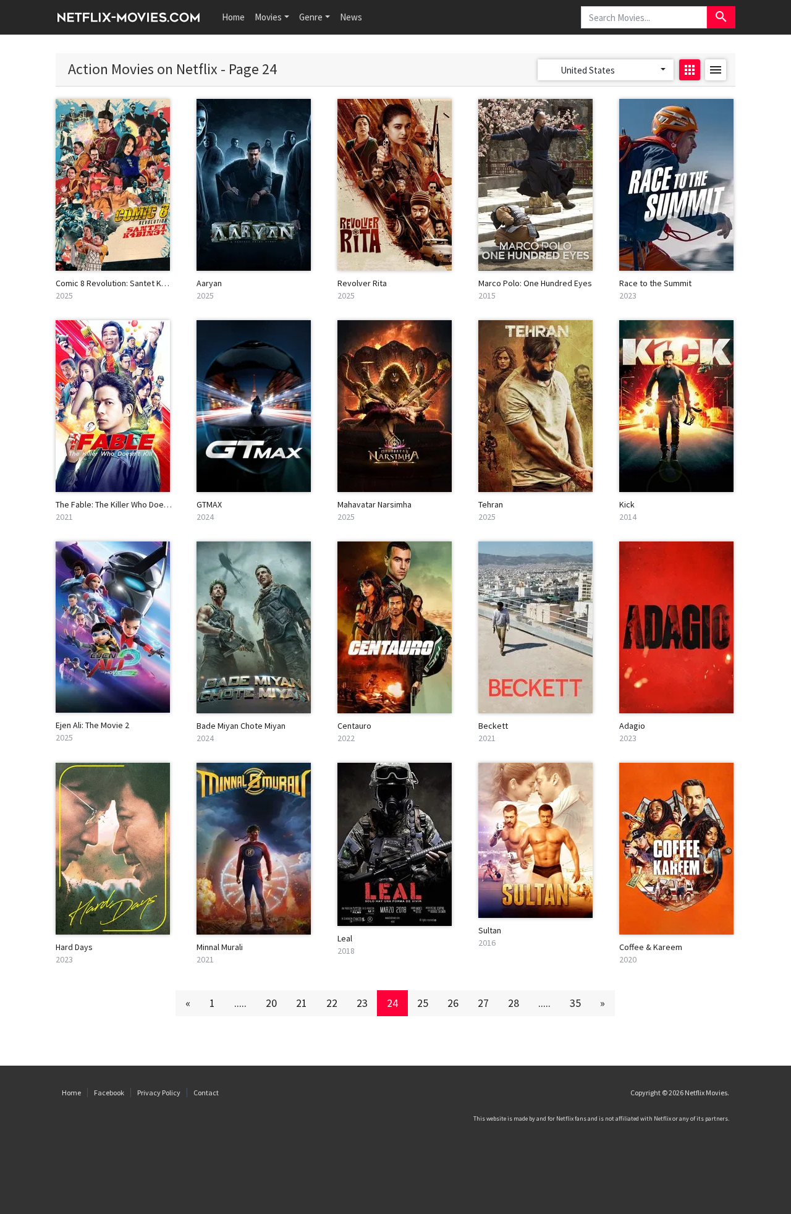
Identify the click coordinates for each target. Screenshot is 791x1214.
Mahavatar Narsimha (374, 504)
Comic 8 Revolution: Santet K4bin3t (120, 283)
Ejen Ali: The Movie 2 (92, 725)
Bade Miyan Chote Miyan (241, 725)
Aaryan (209, 283)
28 (513, 1003)
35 (575, 1003)
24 (392, 1003)
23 (362, 1003)
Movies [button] (268, 17)
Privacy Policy (158, 1092)
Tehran (490, 504)
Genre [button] (311, 17)
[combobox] (606, 69)
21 (301, 1003)
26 (453, 1003)
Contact (206, 1092)
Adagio (632, 725)
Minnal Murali (220, 947)
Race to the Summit (655, 283)
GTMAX (209, 504)
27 (483, 1003)
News (351, 17)
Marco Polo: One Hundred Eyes (535, 283)
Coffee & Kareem (650, 947)
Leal (344, 938)
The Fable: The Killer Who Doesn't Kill (123, 504)
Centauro (354, 725)
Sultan (489, 930)
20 (271, 1003)
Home (233, 17)
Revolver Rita (362, 283)
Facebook (109, 1092)
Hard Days (74, 947)
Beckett (493, 725)
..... (240, 1003)
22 (331, 1003)
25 (422, 1003)
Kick (627, 504)
